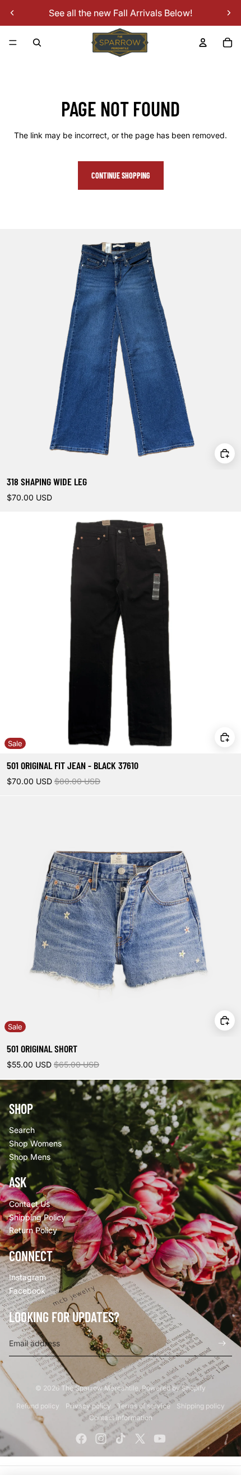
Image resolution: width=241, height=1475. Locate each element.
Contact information (120, 1417)
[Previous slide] (12, 13)
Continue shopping (120, 175)
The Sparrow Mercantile (99, 1388)
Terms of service (143, 1406)
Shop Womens (35, 1143)
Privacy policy (88, 1406)
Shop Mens (29, 1157)
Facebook (27, 1290)
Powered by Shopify (174, 1388)
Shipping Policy (37, 1217)
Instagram (27, 1277)
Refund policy (37, 1406)
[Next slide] (228, 13)
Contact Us (29, 1204)
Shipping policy (201, 1406)
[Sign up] (222, 1343)
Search (22, 1130)
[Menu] (13, 42)
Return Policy (33, 1230)
